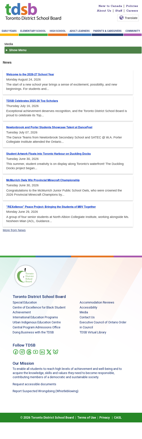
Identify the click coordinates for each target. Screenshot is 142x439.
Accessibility (88, 307)
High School (58, 31)
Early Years (9, 31)
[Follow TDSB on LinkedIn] (42, 351)
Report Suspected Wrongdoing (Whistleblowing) (45, 391)
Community (132, 31)
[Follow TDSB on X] (49, 351)
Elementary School (33, 31)
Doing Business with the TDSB (33, 332)
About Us (104, 11)
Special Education (25, 302)
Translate (131, 18)
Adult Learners (80, 31)
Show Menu (17, 50)
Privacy (104, 417)
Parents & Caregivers (107, 31)
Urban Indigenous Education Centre (37, 322)
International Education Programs (35, 317)
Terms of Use (86, 417)
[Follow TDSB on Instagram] (22, 351)
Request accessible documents (34, 384)
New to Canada (110, 6)
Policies (132, 6)
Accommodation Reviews (97, 302)
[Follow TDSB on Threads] (29, 351)
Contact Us (87, 317)
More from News (14, 230)
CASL (118, 417)
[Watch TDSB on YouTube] (35, 351)
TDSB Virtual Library (93, 332)
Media (9, 44)
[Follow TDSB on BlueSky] (55, 351)
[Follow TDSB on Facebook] (15, 351)
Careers (132, 11)
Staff (118, 11)
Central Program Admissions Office (36, 327)
